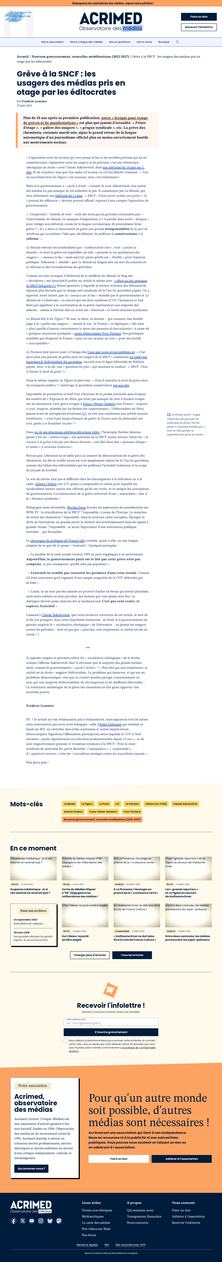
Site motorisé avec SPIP (130, 1245)
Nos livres (89, 1235)
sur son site (121, 385)
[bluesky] (50, 1221)
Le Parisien (132, 804)
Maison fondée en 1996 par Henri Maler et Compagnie (111, 1253)
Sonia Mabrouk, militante (28, 923)
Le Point (104, 804)
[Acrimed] (111, 22)
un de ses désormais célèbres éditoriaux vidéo (67, 432)
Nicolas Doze (76, 507)
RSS (106, 1245)
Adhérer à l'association (182, 1159)
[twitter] (22, 1221)
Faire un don (199, 17)
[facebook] (13, 1221)
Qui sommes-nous (140, 1210)
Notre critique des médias (86, 42)
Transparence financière (144, 1216)
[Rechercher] (177, 42)
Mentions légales (87, 1245)
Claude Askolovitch (56, 615)
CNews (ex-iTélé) (156, 804)
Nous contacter (138, 1223)
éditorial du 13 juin (69, 196)
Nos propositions (119, 42)
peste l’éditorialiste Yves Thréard (98, 333)
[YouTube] (31, 1221)
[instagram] (41, 1221)
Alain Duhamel (110, 724)
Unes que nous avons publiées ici (111, 352)
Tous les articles (132, 955)
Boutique (163, 42)
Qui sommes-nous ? (31, 1168)
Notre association (52, 42)
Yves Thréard (132, 811)
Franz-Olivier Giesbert (99, 404)
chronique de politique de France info (58, 540)
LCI (117, 804)
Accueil (23, 56)
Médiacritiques (93, 1216)
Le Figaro (87, 804)
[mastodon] (59, 1221)
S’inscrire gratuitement (111, 1032)
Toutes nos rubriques (97, 1210)
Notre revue (144, 42)
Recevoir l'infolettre (199, 27)
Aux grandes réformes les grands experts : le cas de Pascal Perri (33, 938)
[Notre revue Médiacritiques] (23, 25)
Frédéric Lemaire (34, 101)
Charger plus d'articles (90, 955)
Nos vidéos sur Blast (96, 1229)
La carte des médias (96, 1223)
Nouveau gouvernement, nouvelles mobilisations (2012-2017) (80, 56)
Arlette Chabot (46, 484)
